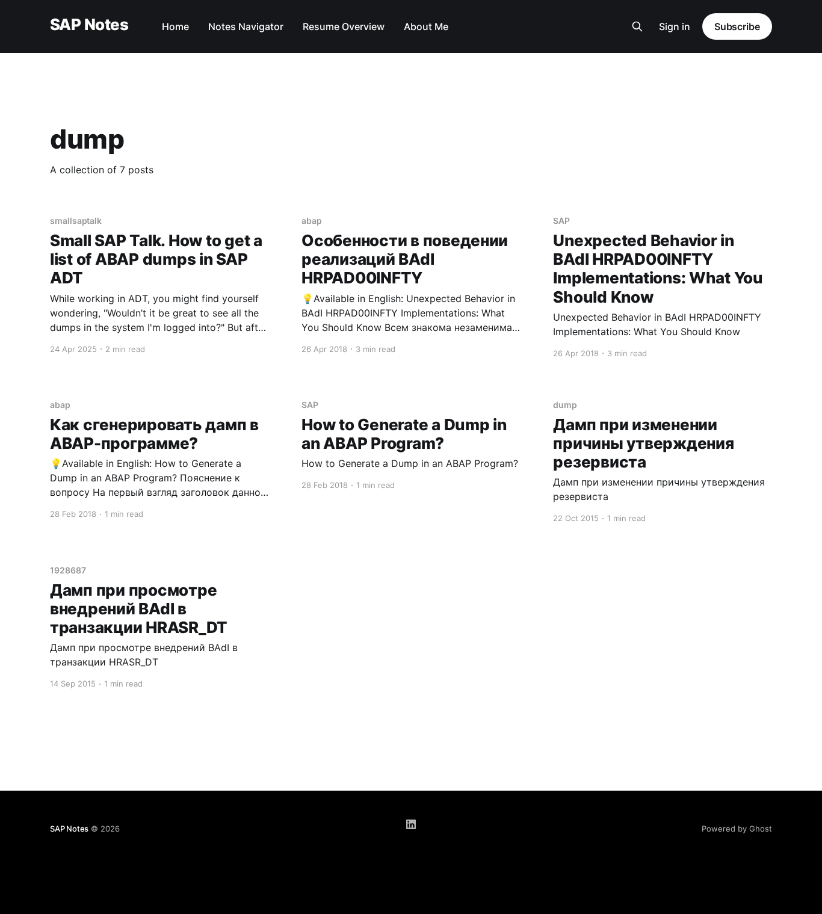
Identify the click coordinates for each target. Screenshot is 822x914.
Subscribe (737, 26)
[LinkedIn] (411, 824)
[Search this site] (637, 26)
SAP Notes (89, 25)
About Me (426, 26)
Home (175, 26)
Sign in (674, 26)
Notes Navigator (245, 26)
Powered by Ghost (737, 828)
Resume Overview (344, 26)
